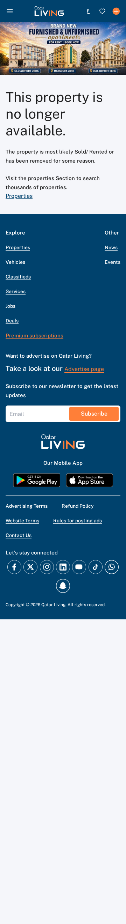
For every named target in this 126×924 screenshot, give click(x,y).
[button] (49, 11)
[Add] (116, 11)
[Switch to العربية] (88, 11)
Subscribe (94, 413)
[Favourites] (102, 11)
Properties (19, 196)
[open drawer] (10, 11)
